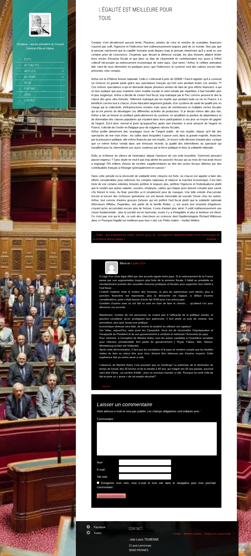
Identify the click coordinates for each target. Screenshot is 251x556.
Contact (30, 100)
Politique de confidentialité (217, 534)
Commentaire (106, 418)
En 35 (27, 83)
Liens (27, 94)
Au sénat (30, 77)
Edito (27, 59)
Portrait (30, 88)
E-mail (101, 469)
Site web (102, 476)
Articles (29, 71)
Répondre (106, 386)
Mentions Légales (193, 534)
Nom (101, 462)
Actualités (31, 65)
